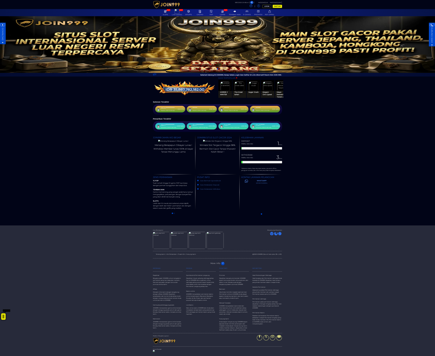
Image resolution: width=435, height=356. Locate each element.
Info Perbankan (171, 254)
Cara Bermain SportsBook (210, 181)
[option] (217, 44)
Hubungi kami (191, 254)
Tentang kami (160, 254)
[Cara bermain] (251, 6)
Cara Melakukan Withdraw (210, 189)
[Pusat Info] (258, 6)
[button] (32, 44)
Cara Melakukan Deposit (209, 185)
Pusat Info (181, 254)
